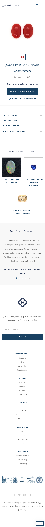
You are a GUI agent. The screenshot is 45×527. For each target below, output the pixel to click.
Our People (22, 411)
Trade (22, 443)
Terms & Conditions (22, 456)
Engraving (22, 386)
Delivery (22, 431)
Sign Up (22, 337)
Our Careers (22, 419)
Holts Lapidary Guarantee (24, 98)
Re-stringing (22, 394)
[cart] (37, 5)
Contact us (22, 358)
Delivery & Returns (12, 126)
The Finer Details (10, 115)
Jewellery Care (10, 120)
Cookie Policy (22, 464)
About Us (22, 407)
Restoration (22, 390)
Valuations (22, 382)
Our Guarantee (22, 439)
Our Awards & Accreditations (22, 415)
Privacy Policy (22, 460)
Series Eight (23, 510)
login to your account (22, 91)
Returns (22, 435)
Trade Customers (22, 370)
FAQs (22, 362)
